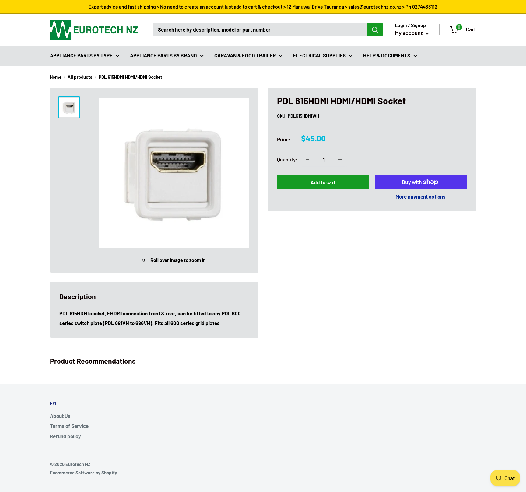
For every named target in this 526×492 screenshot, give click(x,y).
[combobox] (260, 29)
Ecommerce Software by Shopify (83, 472)
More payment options (420, 196)
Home (55, 77)
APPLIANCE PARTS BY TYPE (81, 55)
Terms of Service (69, 426)
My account (409, 32)
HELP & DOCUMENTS (386, 55)
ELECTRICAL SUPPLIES (319, 55)
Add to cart (322, 182)
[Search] (375, 29)
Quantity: (287, 159)
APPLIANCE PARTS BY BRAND (163, 55)
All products (80, 77)
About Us (60, 416)
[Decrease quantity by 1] (307, 159)
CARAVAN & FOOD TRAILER (245, 55)
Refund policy (65, 436)
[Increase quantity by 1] (340, 159)
